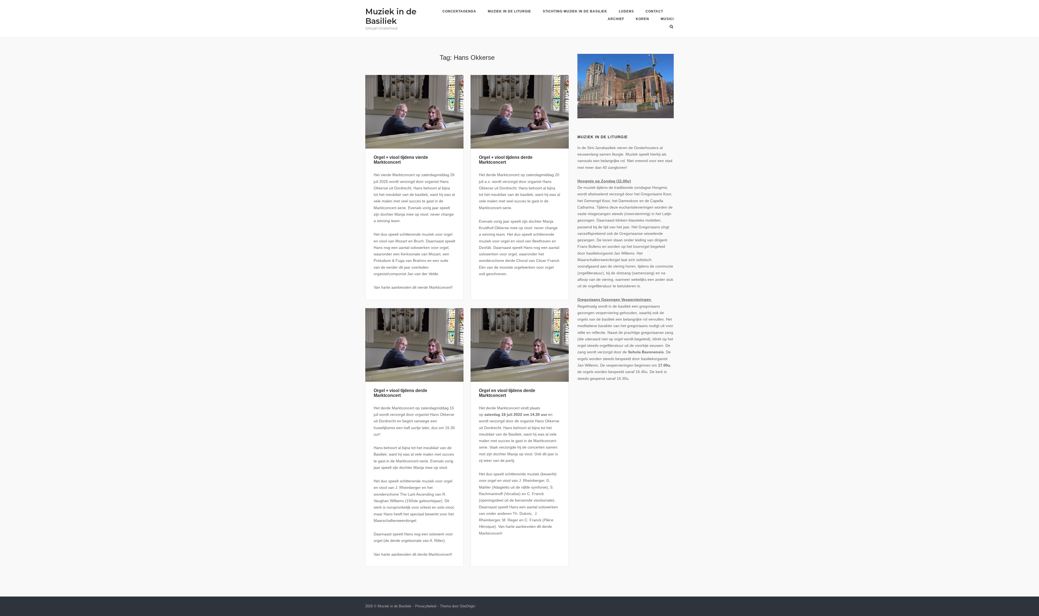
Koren (642, 19)
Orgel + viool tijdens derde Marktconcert (505, 159)
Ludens (626, 11)
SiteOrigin (467, 606)
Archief (616, 19)
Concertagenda (459, 11)
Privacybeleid (425, 606)
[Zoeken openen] (671, 27)
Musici (667, 19)
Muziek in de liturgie (509, 11)
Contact (654, 11)
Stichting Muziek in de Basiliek (575, 11)
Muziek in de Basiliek (390, 16)
